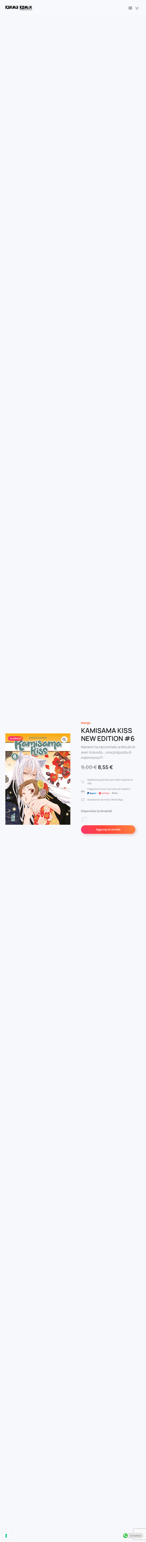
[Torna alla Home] (18, 8)
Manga (85, 723)
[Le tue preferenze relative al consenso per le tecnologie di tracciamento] (6, 1535)
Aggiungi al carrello (108, 829)
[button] (130, 8)
